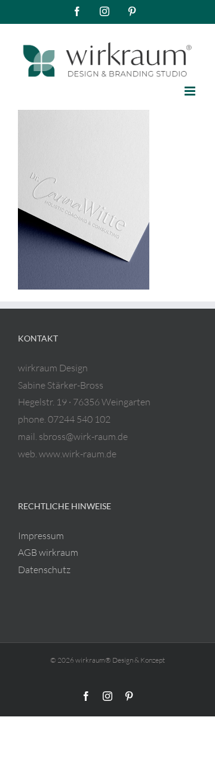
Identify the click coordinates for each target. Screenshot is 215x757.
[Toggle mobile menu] (191, 91)
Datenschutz (44, 570)
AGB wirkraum (48, 552)
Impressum (41, 535)
